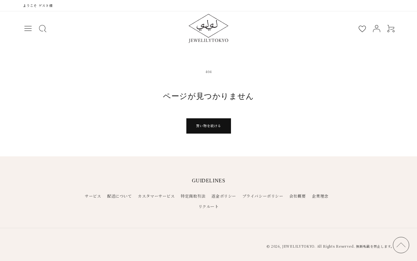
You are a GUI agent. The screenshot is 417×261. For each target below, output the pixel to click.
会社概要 (297, 196)
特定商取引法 (193, 196)
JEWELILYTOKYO (298, 246)
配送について (119, 196)
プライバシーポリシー (262, 196)
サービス (93, 196)
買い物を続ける (208, 125)
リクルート (208, 206)
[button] (28, 28)
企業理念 (320, 196)
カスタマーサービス (156, 196)
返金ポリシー (223, 196)
